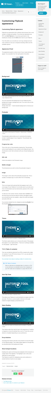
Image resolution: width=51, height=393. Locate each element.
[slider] (15, 94)
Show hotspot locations (41, 58)
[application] (18, 87)
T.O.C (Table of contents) (42, 45)
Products (17, 3)
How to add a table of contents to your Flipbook (13, 382)
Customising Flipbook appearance (41, 25)
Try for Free (19, 5)
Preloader (41, 35)
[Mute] (28, 94)
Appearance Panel (42, 29)
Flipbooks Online (10, 366)
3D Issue (9, 390)
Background (41, 32)
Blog (32, 390)
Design (16, 366)
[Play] (3, 94)
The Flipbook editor (7, 381)
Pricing (31, 3)
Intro (40, 38)
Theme (40, 41)
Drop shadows (42, 54)
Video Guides (25, 3)
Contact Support (41, 13)
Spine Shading (42, 51)
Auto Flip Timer (42, 48)
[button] (18, 87)
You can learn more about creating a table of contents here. (16, 259)
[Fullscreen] (32, 94)
